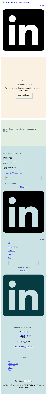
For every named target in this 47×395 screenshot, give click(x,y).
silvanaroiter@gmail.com (12, 173)
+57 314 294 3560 (10, 162)
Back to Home (23, 95)
